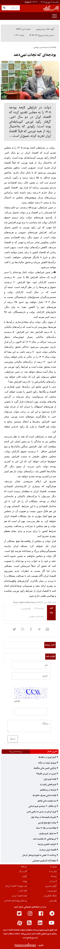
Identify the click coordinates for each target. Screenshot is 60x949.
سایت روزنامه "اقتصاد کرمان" (16, 886)
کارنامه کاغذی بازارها (47, 844)
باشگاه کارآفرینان (50, 896)
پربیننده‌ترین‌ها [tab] (15, 751)
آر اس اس (53, 881)
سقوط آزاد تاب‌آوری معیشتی (44, 861)
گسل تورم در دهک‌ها (48, 757)
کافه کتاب (23, 891)
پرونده (24, 881)
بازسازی (17, 701)
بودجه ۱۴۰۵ (39, 608)
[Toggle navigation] (54, 16)
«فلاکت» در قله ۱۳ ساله (46, 828)
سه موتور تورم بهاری (48, 833)
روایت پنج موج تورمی (47, 823)
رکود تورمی (26, 608)
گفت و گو (23, 871)
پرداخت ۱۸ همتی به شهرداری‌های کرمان (39, 855)
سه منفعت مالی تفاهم (47, 801)
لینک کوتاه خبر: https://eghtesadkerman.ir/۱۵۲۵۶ (34, 602)
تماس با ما (53, 871)
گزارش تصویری (51, 886)
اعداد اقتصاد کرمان (19, 896)
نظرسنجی (53, 901)
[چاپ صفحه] (47, 630)
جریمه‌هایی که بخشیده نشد (45, 839)
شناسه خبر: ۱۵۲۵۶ (23, 29)
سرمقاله (24, 867)
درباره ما (53, 867)
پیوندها (54, 876)
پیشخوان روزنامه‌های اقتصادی (15, 901)
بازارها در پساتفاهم (48, 790)
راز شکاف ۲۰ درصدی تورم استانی (42, 806)
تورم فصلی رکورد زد (48, 784)
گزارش (24, 876)
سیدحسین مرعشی (36, 616)
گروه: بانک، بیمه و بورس (45, 29)
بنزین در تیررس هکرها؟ (46, 774)
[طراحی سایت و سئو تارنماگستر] (21, 945)
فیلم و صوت (52, 891)
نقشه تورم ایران (50, 779)
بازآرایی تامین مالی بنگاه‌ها (45, 768)
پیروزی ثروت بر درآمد (47, 763)
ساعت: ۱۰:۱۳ (19, 35)
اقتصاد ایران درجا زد (48, 850)
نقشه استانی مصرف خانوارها (45, 795)
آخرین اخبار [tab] (52, 751)
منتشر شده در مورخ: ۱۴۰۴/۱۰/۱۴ (41, 35)
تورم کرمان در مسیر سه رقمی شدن (42, 812)
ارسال (12, 739)
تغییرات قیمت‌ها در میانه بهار (44, 817)
